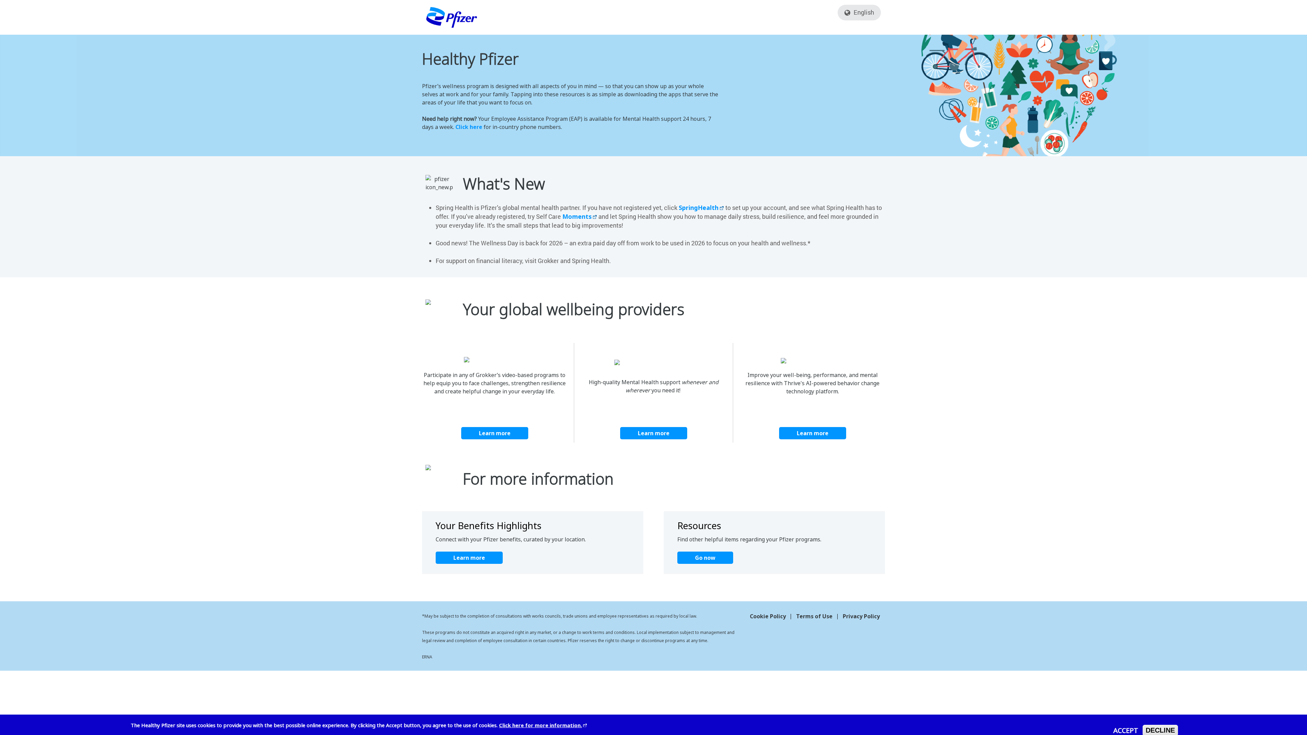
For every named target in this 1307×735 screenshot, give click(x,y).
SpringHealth (699, 207)
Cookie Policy (768, 616)
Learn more (495, 433)
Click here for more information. (540, 725)
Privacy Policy (861, 616)
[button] (847, 13)
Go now (705, 557)
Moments (577, 216)
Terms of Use (814, 616)
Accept (1125, 730)
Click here (468, 127)
